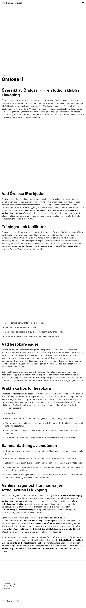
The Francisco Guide (12, 3)
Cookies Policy (9, 584)
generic (5, 75)
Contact (7, 588)
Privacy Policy (9, 586)
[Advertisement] (43, 38)
